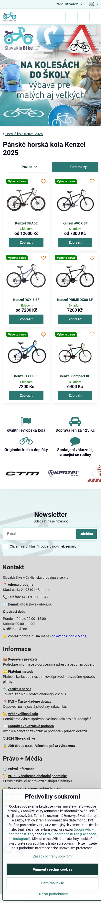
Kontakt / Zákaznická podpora (31, 726)
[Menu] (95, 16)
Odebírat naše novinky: (50, 521)
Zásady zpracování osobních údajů (34, 788)
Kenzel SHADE (26, 223)
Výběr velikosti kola (23, 714)
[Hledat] (71, 16)
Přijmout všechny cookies (52, 869)
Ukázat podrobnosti (53, 894)
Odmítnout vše (52, 883)
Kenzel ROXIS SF (26, 300)
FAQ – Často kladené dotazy (29, 701)
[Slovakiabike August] (50, 76)
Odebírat (86, 534)
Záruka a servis (19, 689)
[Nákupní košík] (83, 16)
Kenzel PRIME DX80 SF (75, 300)
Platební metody (20, 671)
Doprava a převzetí (22, 659)
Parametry (78, 167)
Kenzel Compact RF (75, 376)
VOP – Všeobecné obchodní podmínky (37, 776)
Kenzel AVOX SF (75, 223)
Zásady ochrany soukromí (52, 856)
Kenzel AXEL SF (26, 376)
